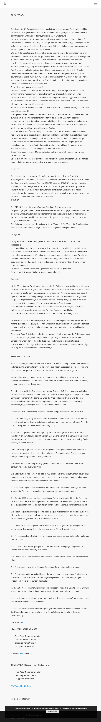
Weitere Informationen (79, 708)
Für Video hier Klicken (21, 686)
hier (21, 622)
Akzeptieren (52, 711)
